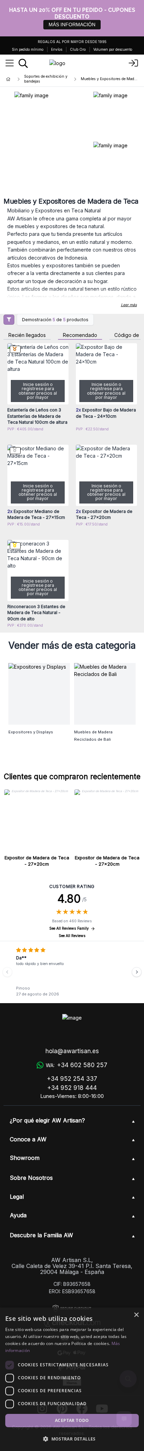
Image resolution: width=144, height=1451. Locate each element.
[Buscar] (23, 63)
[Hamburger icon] (9, 63)
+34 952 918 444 (72, 1087)
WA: (76, 1065)
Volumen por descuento (112, 49)
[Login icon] (134, 63)
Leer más (129, 305)
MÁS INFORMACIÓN (72, 24)
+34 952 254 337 (72, 1078)
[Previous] (7, 972)
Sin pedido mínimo (27, 49)
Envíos (56, 49)
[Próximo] (137, 972)
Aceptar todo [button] (72, 1420)
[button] (72, 1439)
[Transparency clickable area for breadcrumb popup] (45, 79)
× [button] (136, 1315)
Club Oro (78, 49)
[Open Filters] (8, 319)
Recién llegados (27, 335)
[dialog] (72, 1379)
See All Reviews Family (69, 928)
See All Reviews (72, 936)
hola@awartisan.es (72, 1051)
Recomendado (80, 335)
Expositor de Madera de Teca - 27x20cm (37, 861)
